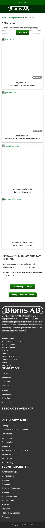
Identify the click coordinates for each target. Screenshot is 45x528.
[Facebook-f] (5, 415)
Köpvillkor (6, 382)
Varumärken (7, 438)
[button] (42, 8)
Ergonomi (6, 484)
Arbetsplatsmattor (15, 18)
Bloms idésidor (8, 476)
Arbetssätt (6, 492)
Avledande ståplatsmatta (22, 242)
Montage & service (9, 426)
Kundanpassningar (9, 472)
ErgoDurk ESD (22, 83)
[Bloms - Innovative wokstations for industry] (19, 8)
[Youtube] (11, 415)
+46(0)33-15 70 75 (9, 356)
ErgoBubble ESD (22, 136)
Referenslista (7, 434)
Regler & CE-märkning (11, 488)
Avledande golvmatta (22, 189)
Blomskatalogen (8, 442)
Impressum (6, 378)
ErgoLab (5, 480)
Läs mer (22, 32)
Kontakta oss (7, 386)
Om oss (5, 374)
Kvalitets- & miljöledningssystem (15, 430)
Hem (4, 18)
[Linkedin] (17, 415)
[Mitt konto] (33, 8)
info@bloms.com (8, 365)
